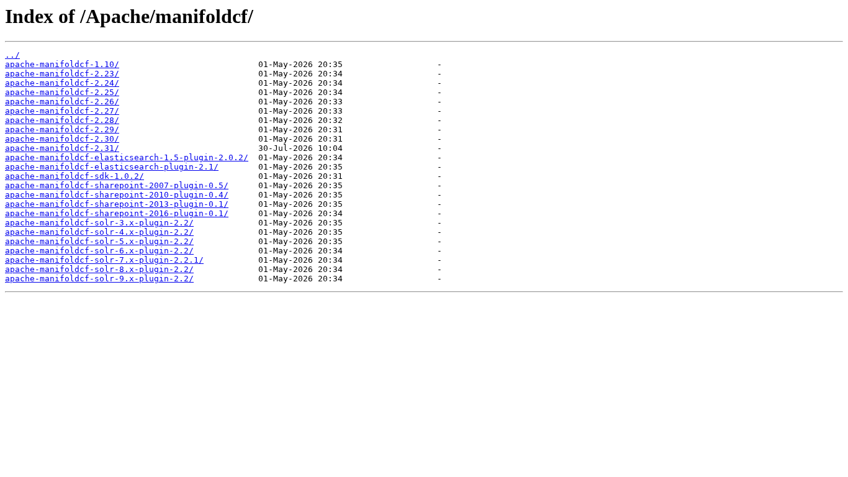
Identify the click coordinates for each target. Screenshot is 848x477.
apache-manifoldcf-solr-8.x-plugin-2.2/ (99, 269)
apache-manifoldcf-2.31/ (62, 148)
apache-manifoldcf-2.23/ (62, 73)
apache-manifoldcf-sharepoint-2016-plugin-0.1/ (116, 213)
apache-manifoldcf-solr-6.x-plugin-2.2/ (99, 250)
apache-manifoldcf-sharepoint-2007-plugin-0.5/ (116, 185)
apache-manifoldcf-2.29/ (62, 129)
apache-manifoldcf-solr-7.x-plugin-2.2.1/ (104, 260)
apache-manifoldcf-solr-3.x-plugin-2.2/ (99, 222)
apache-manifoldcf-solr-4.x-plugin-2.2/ (99, 232)
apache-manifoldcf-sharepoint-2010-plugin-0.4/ (116, 194)
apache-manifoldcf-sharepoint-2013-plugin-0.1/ (116, 204)
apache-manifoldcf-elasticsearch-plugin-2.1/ (112, 166)
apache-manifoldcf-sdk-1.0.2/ (74, 176)
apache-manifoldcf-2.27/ (62, 111)
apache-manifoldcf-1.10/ (62, 64)
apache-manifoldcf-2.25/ (62, 92)
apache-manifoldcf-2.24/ (62, 83)
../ (12, 55)
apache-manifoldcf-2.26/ (62, 101)
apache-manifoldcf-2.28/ (62, 120)
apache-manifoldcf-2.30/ (62, 138)
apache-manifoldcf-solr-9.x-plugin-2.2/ (99, 278)
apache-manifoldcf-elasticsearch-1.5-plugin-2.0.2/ (126, 157)
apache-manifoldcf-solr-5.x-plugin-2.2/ (99, 241)
